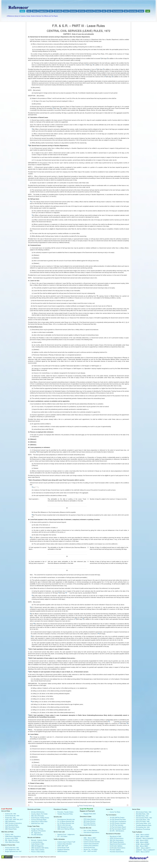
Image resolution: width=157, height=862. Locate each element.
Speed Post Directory (90, 825)
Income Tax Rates (115, 812)
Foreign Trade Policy (37, 829)
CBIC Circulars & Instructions (13, 823)
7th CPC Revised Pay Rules (118, 819)
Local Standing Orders (11, 825)
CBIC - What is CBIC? (90, 838)
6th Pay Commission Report (118, 829)
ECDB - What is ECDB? (142, 844)
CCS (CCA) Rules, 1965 (143, 819)
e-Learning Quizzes (37, 842)
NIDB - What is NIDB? (142, 842)
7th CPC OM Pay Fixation (117, 817)
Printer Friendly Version (86, 805)
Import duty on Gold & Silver (39, 821)
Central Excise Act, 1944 (12, 815)
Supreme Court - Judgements (66, 834)
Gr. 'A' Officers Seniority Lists (65, 821)
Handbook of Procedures (38, 831)
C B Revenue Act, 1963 (90, 840)
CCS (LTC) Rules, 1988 (142, 821)
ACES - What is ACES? (142, 835)
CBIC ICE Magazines (37, 846)
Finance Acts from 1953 (12, 847)
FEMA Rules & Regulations (13, 836)
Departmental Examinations (118, 844)
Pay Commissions (117, 11)
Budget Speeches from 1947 (13, 851)
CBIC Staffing (58, 11)
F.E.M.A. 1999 (9, 834)
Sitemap (141, 11)
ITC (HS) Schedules (37, 835)
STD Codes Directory (90, 819)
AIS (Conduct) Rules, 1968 (143, 812)
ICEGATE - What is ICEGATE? (144, 838)
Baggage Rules (43, 11)
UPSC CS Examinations (116, 838)
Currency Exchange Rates (38, 819)
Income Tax (90, 11)
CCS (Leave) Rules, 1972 (143, 823)
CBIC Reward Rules (11, 829)
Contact (66, 11)
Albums (35, 11)
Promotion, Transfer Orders (65, 812)
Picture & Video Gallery (38, 851)
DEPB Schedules (62, 851)
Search (22, 11)
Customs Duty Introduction (91, 843)
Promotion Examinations (117, 851)
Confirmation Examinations (117, 848)
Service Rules (133, 11)
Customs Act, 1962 (10, 814)
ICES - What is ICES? (142, 840)
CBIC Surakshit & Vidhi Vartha (39, 848)
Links (103, 11)
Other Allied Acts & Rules (12, 842)
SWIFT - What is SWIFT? (143, 848)
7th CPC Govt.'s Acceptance (118, 821)
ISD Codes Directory (89, 821)
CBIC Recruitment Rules (12, 827)
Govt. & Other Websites (90, 830)
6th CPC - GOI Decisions (117, 831)
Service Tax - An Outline (90, 849)
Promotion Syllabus (115, 850)
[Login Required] (6, 809)
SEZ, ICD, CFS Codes (37, 816)
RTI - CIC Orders (62, 836)
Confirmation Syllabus (116, 846)
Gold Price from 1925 (37, 823)
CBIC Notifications (10, 821)
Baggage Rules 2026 (90, 814)
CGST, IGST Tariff (62, 846)
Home (28, 11)
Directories (73, 11)
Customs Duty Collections (91, 845)
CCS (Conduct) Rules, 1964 (144, 818)
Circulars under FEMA (11, 838)
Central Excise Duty (89, 847)
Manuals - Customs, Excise (39, 840)
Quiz (126, 11)
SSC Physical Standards (117, 842)
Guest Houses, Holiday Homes (40, 818)
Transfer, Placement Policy (65, 814)
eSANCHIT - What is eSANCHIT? (145, 850)
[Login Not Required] (86, 809)
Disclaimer (17, 857)
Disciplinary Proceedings (143, 829)
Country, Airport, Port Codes (39, 814)
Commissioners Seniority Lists (66, 819)
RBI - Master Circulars (11, 840)
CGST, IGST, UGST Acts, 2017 (14, 819)
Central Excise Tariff (63, 847)
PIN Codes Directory (89, 823)
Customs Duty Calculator (64, 844)
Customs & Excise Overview (92, 842)
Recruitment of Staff (115, 836)
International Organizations (91, 832)
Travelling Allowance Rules (143, 825)
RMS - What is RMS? (142, 846)
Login (147, 11)
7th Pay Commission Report (118, 827)
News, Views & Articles (37, 850)
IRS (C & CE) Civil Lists (64, 825)
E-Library (97, 11)
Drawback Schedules (63, 849)
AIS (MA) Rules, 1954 (142, 816)
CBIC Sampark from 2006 (64, 827)
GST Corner (81, 11)
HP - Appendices (36, 833)
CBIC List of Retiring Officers (65, 829)
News (109, 11)
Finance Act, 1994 (10, 817)
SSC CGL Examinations (116, 840)
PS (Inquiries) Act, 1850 (143, 827)
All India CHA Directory (37, 812)
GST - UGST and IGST (90, 851)
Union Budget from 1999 (12, 849)
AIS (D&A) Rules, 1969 (142, 814)
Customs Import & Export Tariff (66, 842)
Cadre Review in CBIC (37, 844)
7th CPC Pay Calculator (116, 825)
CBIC (50, 11)
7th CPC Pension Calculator (118, 823)
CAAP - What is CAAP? (142, 836)
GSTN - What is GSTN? (143, 852)
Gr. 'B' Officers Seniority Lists (65, 823)
